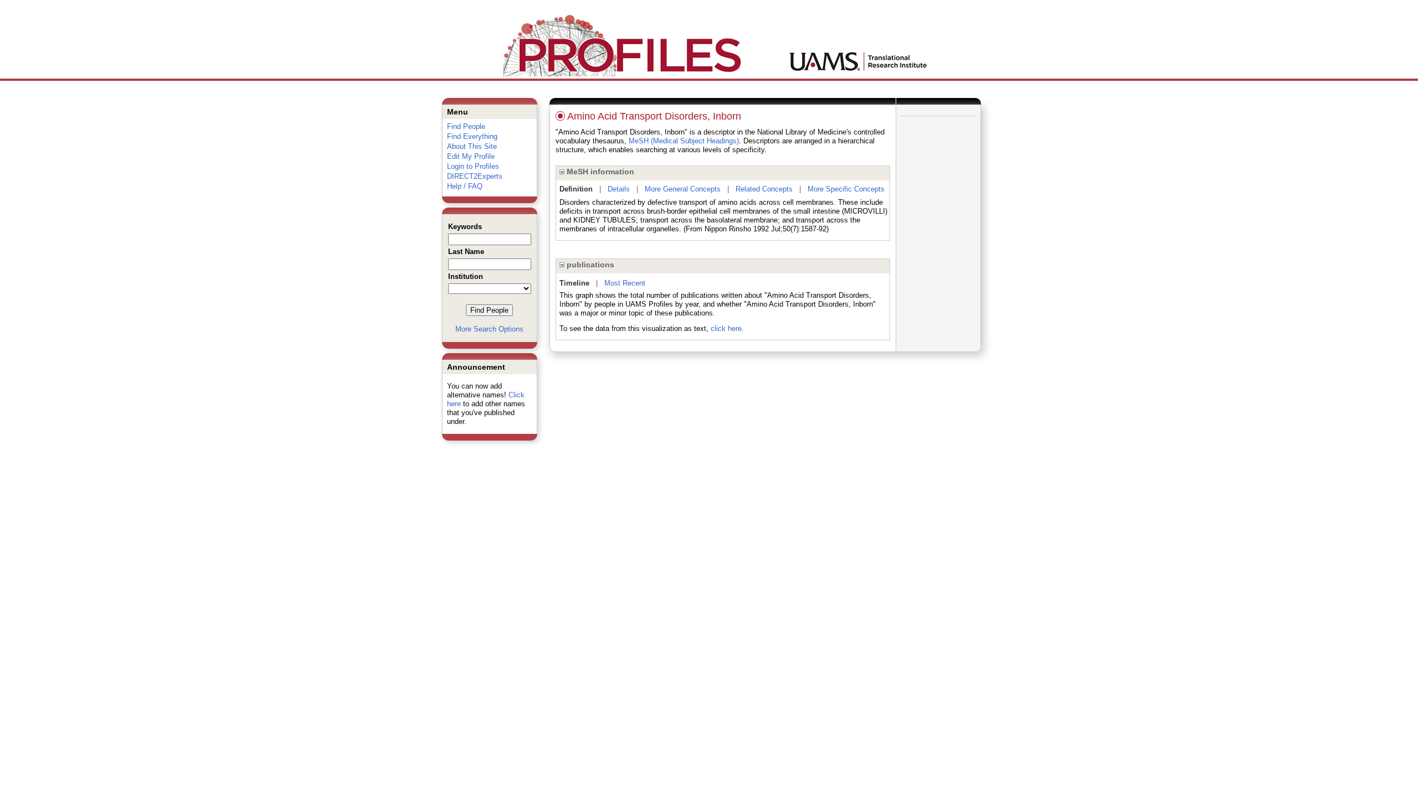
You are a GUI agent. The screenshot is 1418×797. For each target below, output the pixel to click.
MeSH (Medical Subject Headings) (684, 141)
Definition (576, 189)
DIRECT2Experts (474, 176)
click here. (727, 328)
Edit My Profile (471, 156)
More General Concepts (683, 189)
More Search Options (489, 329)
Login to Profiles (473, 166)
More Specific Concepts (846, 189)
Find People (466, 126)
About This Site (472, 146)
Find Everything (472, 136)
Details (619, 189)
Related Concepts (764, 189)
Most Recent (624, 283)
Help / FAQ (464, 186)
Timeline (574, 283)
